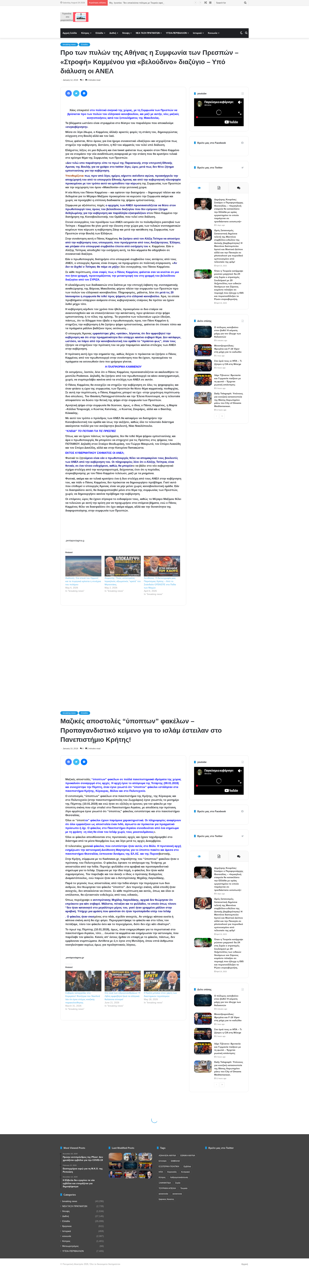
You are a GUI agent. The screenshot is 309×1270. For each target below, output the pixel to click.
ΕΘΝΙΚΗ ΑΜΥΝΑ (187, 1155)
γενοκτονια (177, 1194)
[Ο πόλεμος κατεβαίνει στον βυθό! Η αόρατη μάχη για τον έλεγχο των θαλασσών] (203, 332)
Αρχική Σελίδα (70, 33)
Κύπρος (85, 33)
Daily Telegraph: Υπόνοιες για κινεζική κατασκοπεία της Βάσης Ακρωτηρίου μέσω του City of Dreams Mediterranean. (228, 399)
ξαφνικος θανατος (166, 1199)
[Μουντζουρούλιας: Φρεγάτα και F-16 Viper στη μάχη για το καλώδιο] (203, 350)
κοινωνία (66, 1236)
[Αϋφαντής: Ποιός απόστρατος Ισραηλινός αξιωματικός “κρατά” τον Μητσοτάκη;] (123, 566)
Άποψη (126, 33)
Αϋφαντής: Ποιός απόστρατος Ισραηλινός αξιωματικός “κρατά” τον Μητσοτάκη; (123, 581)
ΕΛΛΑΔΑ (162, 1161)
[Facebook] (68, 93)
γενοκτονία (163, 1194)
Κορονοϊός (172, 1172)
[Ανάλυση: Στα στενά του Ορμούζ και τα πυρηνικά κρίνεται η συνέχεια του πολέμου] (83, 566)
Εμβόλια (187, 1166)
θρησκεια (66, 1226)
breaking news (69, 44)
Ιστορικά (197, 33)
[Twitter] (76, 93)
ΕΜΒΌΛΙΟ (175, 1161)
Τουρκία (183, 1188)
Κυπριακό (185, 1172)
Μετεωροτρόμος (70, 1246)
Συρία (177, 1183)
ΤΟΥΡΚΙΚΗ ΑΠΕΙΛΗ (167, 1188)
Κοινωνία (212, 33)
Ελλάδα (99, 33)
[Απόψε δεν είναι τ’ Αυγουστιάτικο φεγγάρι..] (115, 1157)
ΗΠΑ (161, 1172)
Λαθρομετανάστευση (179, 1177)
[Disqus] (123, 654)
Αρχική (244, 1264)
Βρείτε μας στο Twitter (210, 167)
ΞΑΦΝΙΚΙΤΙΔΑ (165, 1183)
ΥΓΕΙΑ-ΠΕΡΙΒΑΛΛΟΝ (176, 33)
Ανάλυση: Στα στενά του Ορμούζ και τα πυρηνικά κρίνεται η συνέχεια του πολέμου (83, 581)
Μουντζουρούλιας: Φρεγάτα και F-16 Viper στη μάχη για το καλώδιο (228, 348)
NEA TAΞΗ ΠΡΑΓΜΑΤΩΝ (148, 33)
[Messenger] (84, 93)
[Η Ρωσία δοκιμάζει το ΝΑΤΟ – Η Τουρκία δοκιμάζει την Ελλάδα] (145, 1174)
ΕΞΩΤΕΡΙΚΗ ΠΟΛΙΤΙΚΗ (169, 1166)
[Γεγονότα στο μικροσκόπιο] (74, 17)
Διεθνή (112, 33)
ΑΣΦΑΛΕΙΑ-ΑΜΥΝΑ (167, 1155)
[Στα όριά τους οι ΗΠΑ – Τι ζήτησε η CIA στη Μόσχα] (203, 365)
